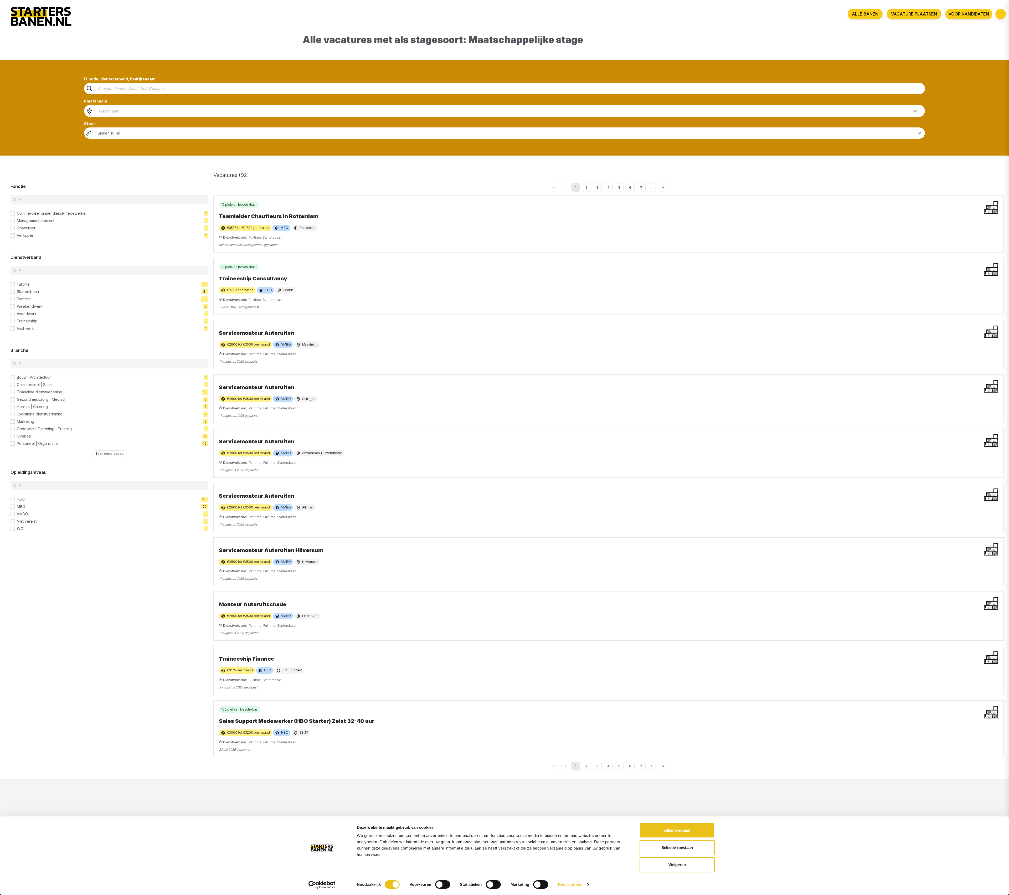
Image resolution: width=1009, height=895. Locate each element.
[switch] (442, 884)
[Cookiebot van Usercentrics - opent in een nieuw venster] (322, 885)
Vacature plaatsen (914, 14)
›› (662, 187)
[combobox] (508, 111)
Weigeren (677, 864)
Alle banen (865, 14)
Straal (90, 123)
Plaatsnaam (95, 101)
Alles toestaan (677, 830)
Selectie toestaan (677, 847)
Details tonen (570, 884)
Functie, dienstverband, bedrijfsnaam (120, 79)
